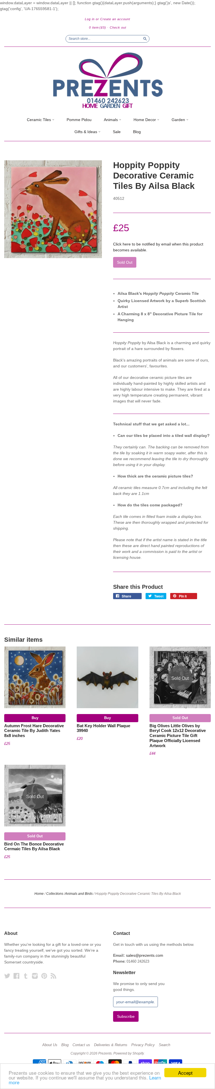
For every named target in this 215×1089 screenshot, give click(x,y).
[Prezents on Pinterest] (44, 975)
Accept (185, 1072)
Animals (111, 119)
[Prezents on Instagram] (35, 975)
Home (39, 894)
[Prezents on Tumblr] (26, 975)
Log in (90, 19)
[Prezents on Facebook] (16, 975)
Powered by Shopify (128, 1053)
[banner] (107, 80)
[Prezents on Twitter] (7, 975)
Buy (35, 718)
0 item (97, 27)
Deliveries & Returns (110, 1045)
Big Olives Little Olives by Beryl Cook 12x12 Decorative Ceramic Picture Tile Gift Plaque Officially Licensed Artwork (177, 736)
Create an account (115, 19)
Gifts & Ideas (86, 131)
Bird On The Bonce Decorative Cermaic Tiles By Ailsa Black (34, 846)
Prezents (105, 1053)
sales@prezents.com (144, 955)
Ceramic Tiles (39, 119)
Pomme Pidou (79, 119)
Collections (54, 894)
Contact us (81, 1045)
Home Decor (145, 119)
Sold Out (180, 718)
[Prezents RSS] (53, 975)
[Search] (145, 38)
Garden (179, 119)
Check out (118, 27)
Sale (117, 131)
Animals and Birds (79, 894)
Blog (137, 131)
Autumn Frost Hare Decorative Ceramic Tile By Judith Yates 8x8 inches (34, 731)
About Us (49, 1045)
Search (164, 1045)
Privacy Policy (143, 1045)
